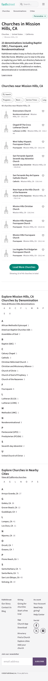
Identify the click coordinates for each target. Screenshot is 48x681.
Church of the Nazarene (12, 379)
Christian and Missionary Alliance (16, 366)
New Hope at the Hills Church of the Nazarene (24, 194)
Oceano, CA (7, 549)
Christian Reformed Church (14, 362)
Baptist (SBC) (8, 343)
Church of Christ (9, 370)
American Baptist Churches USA (16, 329)
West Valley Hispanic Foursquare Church (24, 145)
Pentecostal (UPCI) (10, 432)
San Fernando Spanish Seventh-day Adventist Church (24, 162)
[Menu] (43, 4)
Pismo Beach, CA (9, 559)
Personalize (40, 16)
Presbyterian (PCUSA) (11, 436)
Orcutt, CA (6, 545)
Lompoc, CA (7, 521)
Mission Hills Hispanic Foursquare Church (24, 224)
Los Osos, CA (7, 525)
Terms (26, 673)
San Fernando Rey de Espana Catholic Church (24, 179)
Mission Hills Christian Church (24, 210)
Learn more (7, 75)
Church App (23, 623)
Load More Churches (24, 267)
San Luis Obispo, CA (10, 577)
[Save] (43, 111)
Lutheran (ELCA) (9, 398)
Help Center (39, 614)
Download (22, 627)
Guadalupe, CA (8, 511)
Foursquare (7, 389)
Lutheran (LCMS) (9, 403)
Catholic (5, 357)
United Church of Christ (12, 455)
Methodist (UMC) (9, 412)
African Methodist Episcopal (14, 325)
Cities (32, 11)
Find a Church (24, 637)
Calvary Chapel (8, 353)
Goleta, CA (6, 503)
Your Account (40, 603)
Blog (4, 611)
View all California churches (14, 477)
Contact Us (6, 607)
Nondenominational (11, 422)
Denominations (19, 11)
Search (8, 94)
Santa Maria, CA (9, 573)
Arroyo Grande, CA (10, 493)
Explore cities (24, 641)
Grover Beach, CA (9, 507)
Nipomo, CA (7, 535)
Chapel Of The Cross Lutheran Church (24, 129)
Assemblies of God (10, 334)
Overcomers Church (24, 114)
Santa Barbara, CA (10, 568)
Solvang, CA (7, 581)
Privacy (19, 673)
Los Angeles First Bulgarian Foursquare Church (24, 253)
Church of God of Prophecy (14, 375)
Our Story (6, 603)
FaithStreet (8, 4)
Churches (6, 11)
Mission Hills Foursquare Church (24, 239)
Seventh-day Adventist (12, 446)
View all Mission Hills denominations (18, 303)
